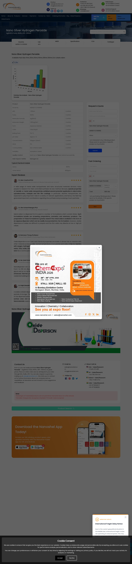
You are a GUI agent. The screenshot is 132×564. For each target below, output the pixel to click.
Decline (71, 558)
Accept (60, 558)
